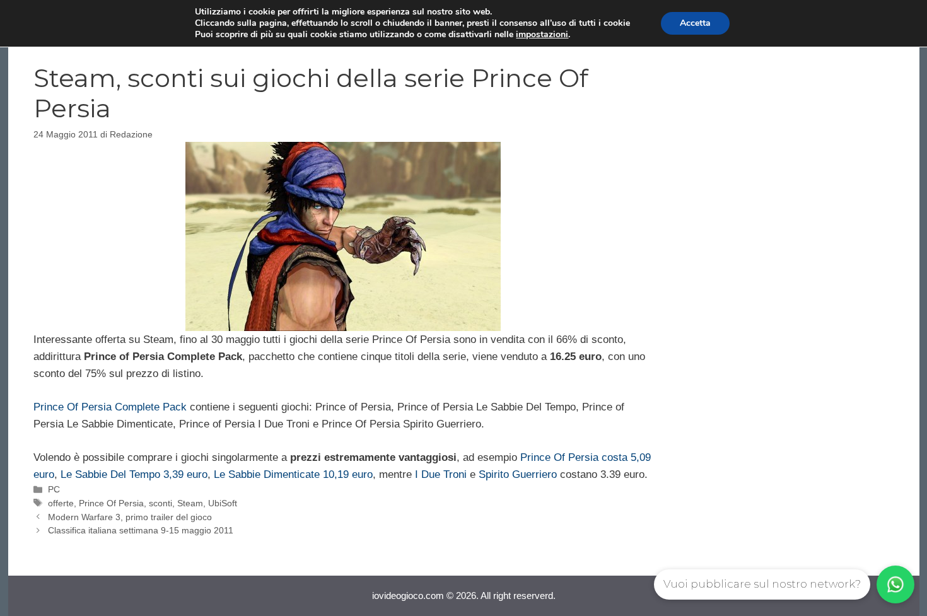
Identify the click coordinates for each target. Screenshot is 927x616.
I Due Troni (441, 474)
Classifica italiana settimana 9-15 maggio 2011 (140, 530)
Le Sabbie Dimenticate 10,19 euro (293, 474)
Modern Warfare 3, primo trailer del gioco (130, 517)
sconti (160, 503)
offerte (61, 503)
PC (54, 489)
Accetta (695, 23)
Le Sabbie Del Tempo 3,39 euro (134, 474)
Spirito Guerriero (518, 474)
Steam (190, 503)
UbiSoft (222, 503)
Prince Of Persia (111, 503)
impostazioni (542, 34)
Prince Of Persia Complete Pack (110, 407)
